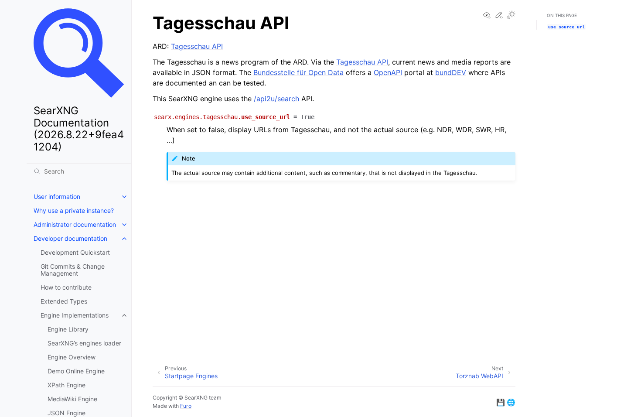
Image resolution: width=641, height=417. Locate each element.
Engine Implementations (75, 315)
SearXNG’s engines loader (84, 343)
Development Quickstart (75, 252)
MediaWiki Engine (72, 399)
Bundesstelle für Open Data (298, 72)
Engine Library (68, 329)
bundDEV (450, 72)
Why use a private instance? (74, 210)
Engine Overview (71, 357)
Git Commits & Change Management (73, 270)
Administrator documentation (75, 224)
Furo (185, 406)
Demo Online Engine (76, 371)
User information (57, 196)
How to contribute (66, 287)
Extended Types (64, 301)
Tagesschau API (197, 46)
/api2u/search (276, 98)
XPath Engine (66, 385)
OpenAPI (388, 72)
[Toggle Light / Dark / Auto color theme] (511, 15)
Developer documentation (70, 238)
